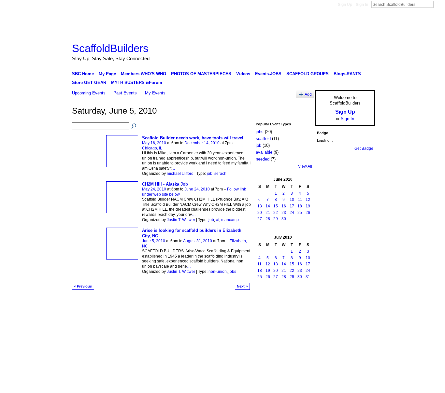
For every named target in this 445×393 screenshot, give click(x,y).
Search (438, 4)
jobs (232, 271)
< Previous (83, 286)
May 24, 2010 (154, 189)
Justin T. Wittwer (181, 220)
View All (305, 166)
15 (275, 206)
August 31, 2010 (197, 241)
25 (299, 212)
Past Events (125, 93)
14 (268, 206)
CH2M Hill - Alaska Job (165, 184)
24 (292, 212)
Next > (242, 286)
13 (259, 206)
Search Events (134, 126)
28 (268, 219)
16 (283, 206)
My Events (155, 93)
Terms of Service (360, 303)
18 (299, 206)
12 (308, 199)
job (209, 173)
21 (268, 212)
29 (275, 219)
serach (220, 173)
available (264, 152)
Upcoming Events (89, 93)
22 (275, 212)
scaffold (263, 138)
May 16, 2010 (154, 143)
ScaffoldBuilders (110, 48)
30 (283, 219)
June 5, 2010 (153, 241)
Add (308, 94)
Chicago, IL (152, 148)
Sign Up (345, 4)
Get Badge (363, 148)
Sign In (362, 4)
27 (259, 219)
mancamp (230, 220)
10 (292, 199)
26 (308, 212)
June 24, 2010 (197, 189)
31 (308, 276)
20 (259, 212)
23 (283, 212)
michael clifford (180, 173)
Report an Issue (327, 303)
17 (292, 206)
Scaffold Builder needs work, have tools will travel (192, 137)
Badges (301, 303)
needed (262, 159)
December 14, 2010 (202, 143)
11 (300, 199)
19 (308, 206)
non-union (217, 271)
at (217, 220)
